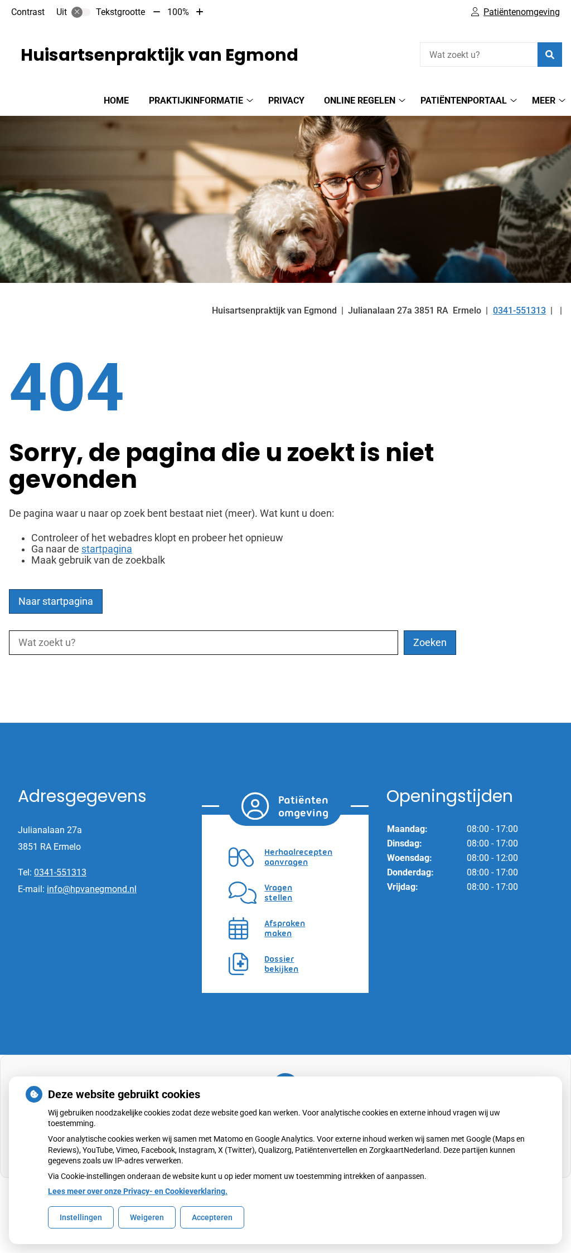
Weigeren (147, 1217)
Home (116, 100)
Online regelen (359, 100)
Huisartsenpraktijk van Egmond (159, 55)
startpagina (106, 549)
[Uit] (80, 12)
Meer (543, 100)
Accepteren (212, 1217)
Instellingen (81, 1217)
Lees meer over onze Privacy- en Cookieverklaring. (138, 1191)
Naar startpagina (55, 601)
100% (178, 12)
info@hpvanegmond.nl (92, 889)
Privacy (286, 100)
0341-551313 (60, 872)
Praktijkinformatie (196, 100)
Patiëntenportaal (463, 100)
